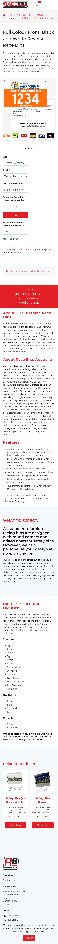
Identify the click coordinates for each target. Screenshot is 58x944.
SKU (5, 239)
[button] (15, 206)
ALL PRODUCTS (25, 15)
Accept (29, 938)
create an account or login (24, 249)
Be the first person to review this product (27, 271)
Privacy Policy (10, 894)
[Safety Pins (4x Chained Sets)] (15, 782)
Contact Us (9, 880)
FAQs (6, 897)
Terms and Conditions (14, 891)
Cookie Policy (10, 901)
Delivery (7, 904)
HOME (9, 15)
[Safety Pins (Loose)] (43, 782)
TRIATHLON (43, 15)
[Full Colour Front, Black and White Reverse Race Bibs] (7, 140)
